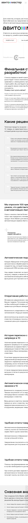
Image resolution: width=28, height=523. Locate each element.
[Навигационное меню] (26, 2)
